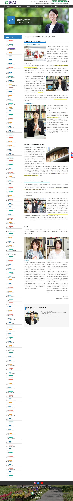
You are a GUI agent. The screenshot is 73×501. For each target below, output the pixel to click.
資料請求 (41, 1)
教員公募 (27, 487)
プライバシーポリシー (39, 488)
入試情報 (59, 1)
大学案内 (8, 6)
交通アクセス (45, 487)
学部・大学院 (18, 6)
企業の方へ (61, 3)
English (50, 1)
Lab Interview (10, 37)
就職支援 (44, 6)
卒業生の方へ (48, 3)
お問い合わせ (50, 487)
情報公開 (31, 487)
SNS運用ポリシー (45, 488)
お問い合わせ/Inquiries (35, 1)
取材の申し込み (54, 1)
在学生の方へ (43, 3)
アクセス (45, 1)
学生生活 (36, 6)
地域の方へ (57, 3)
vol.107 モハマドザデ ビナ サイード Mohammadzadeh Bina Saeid (13, 68)
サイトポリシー (33, 488)
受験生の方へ (38, 3)
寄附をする (64, 1)
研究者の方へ (66, 3)
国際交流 (64, 6)
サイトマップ (27, 488)
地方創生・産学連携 (54, 6)
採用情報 (23, 487)
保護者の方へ (53, 3)
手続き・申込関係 (35, 487)
